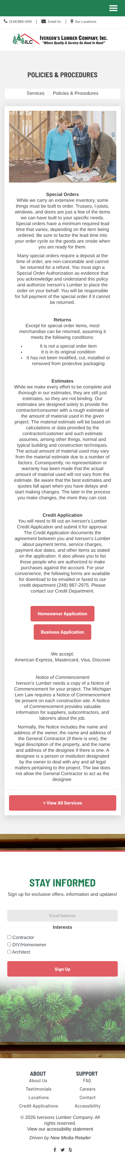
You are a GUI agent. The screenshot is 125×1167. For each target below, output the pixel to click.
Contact (87, 1097)
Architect (21, 952)
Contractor (23, 937)
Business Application (62, 632)
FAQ (87, 1080)
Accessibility (88, 1106)
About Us (38, 1080)
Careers (88, 1089)
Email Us (54, 22)
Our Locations (85, 22)
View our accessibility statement (60, 1129)
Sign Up (62, 969)
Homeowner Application (62, 613)
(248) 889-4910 (20, 22)
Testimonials (38, 1089)
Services (35, 93)
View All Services (64, 803)
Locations (38, 1097)
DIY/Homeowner (29, 944)
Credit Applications (38, 1106)
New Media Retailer (70, 1138)
